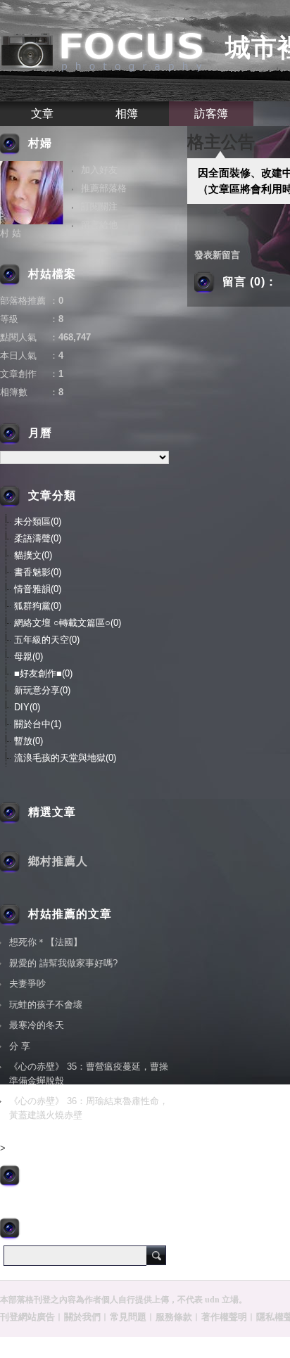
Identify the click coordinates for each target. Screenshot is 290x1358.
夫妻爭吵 (27, 983)
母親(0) (28, 656)
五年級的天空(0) (47, 639)
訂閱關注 (99, 206)
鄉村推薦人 (58, 861)
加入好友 (99, 170)
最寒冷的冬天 (36, 1025)
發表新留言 (217, 255)
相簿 (126, 114)
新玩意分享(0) (42, 690)
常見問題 (128, 1317)
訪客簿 (211, 114)
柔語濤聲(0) (37, 538)
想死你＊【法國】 (45, 942)
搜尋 (156, 1255)
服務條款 (174, 1317)
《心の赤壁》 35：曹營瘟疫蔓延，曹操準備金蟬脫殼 (88, 1073)
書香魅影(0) (37, 572)
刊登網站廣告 (27, 1317)
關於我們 (82, 1317)
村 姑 (10, 233)
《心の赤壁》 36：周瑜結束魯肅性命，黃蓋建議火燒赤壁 (88, 1108)
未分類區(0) (37, 521)
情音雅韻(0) (37, 589)
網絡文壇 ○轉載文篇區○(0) (67, 622)
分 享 (19, 1046)
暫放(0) (28, 741)
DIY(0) (27, 707)
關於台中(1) (37, 724)
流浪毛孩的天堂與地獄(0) (65, 757)
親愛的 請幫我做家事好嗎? (63, 963)
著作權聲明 (224, 1317)
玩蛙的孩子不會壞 (45, 1004)
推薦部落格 (104, 188)
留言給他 (99, 224)
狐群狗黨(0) (37, 606)
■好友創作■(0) (43, 673)
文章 (42, 114)
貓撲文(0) (33, 555)
